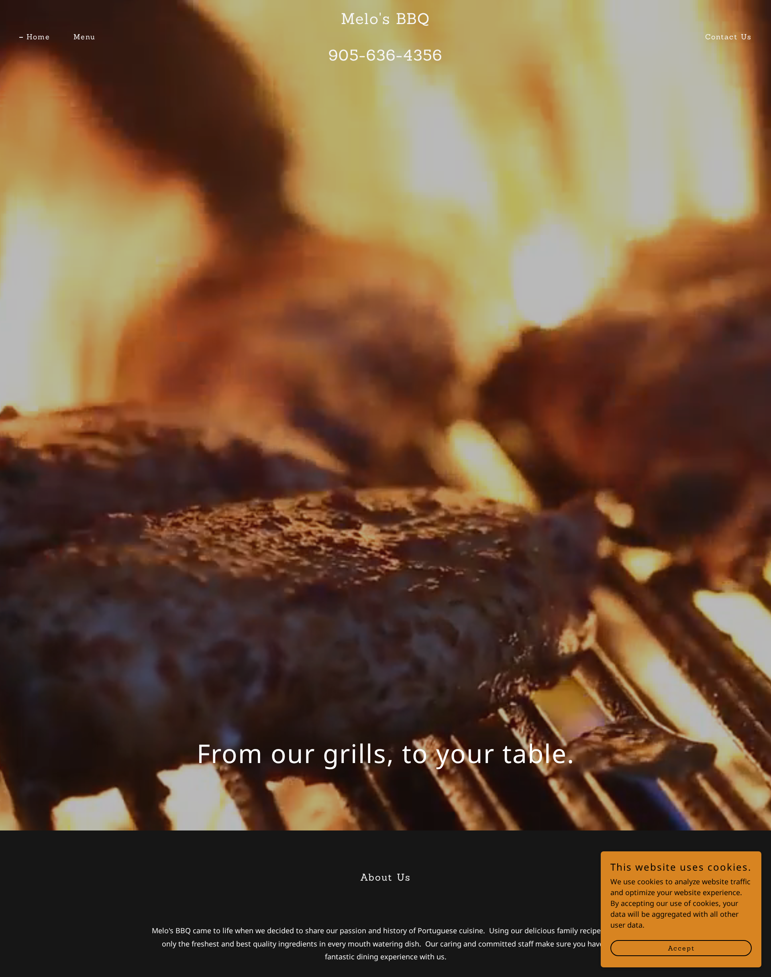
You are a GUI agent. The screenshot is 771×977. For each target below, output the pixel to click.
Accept (681, 948)
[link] (385, 58)
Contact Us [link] (728, 36)
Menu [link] (84, 36)
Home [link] (38, 36)
